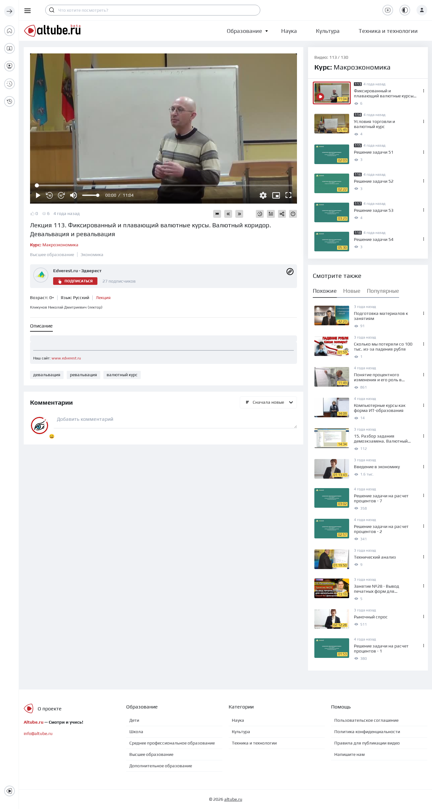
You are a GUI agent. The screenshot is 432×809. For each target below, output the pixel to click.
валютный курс (122, 374)
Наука (238, 720)
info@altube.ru (38, 733)
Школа (136, 731)
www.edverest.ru (66, 358)
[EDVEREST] (290, 271)
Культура (241, 731)
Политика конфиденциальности (367, 731)
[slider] (90, 195)
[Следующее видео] (239, 214)
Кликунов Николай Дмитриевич (66, 307)
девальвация (46, 374)
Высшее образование (52, 254)
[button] (244, 31)
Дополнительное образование (160, 765)
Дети (134, 720)
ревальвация (83, 374)
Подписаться (79, 281)
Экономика (92, 254)
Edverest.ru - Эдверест (77, 270)
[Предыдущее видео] (228, 214)
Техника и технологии (254, 742)
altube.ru (233, 799)
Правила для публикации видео (367, 742)
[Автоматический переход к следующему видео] (217, 214)
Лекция (103, 297)
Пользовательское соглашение (366, 720)
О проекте (50, 709)
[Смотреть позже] (260, 214)
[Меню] (9, 11)
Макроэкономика (54, 244)
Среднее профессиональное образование (172, 742)
